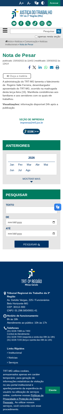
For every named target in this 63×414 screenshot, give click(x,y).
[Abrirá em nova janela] (14, 23)
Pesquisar (30, 244)
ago (28, 170)
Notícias (19, 41)
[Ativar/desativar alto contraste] (42, 3)
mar (29, 164)
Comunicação (31, 41)
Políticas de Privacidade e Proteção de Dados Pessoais (23, 399)
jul (20, 170)
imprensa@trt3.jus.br (31, 123)
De (7, 217)
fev (20, 164)
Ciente (53, 390)
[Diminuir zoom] (29, 3)
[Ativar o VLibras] (36, 3)
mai (46, 164)
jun (12, 170)
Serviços (13, 362)
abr (38, 164)
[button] (54, 3)
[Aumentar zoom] (21, 3)
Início (10, 41)
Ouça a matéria (18, 76)
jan (12, 164)
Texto (10, 204)
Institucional (15, 352)
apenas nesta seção (49, 36)
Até (8, 228)
